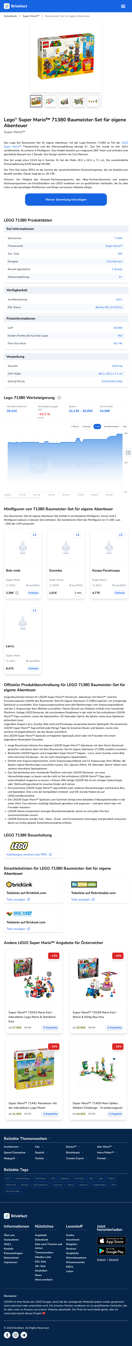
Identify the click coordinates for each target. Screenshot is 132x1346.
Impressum (10, 1262)
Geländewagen (99, 1185)
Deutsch (113, 1259)
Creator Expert (75, 1158)
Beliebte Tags (16, 1170)
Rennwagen (40, 1178)
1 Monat (74, 426)
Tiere (91, 1178)
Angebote (41, 1235)
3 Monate (87, 426)
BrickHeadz (73, 1152)
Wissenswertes (75, 1262)
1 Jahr (97, 426)
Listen (69, 1271)
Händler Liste (43, 1257)
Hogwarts (65, 1178)
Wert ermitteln (44, 1279)
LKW (113, 1185)
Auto (101, 1178)
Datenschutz (11, 1258)
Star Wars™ (104, 1146)
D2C (8, 1178)
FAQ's (7, 1244)
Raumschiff (11, 1185)
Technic (39, 1158)
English (101, 1259)
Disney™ (71, 1146)
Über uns (9, 1235)
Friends (101, 1158)
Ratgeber (71, 1244)
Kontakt (8, 1249)
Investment (72, 1239)
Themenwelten (44, 1252)
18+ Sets (40, 1266)
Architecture (11, 1146)
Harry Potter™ (105, 1152)
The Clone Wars (13, 1191)
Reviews (71, 1249)
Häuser (71, 1185)
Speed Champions (15, 1152)
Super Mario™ (114, 246)
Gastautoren (11, 1239)
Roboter (24, 1185)
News (38, 1275)
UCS (53, 1178)
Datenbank (41, 1239)
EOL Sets (40, 1261)
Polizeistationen (41, 1185)
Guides (70, 1235)
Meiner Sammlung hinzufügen (66, 199)
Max (125, 426)
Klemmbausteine (76, 1258)
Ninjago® (9, 1158)
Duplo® (39, 1152)
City (37, 1146)
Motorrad (83, 1185)
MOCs (69, 1267)
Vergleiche (72, 1253)
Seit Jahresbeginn (111, 426)
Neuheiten (41, 1270)
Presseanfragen (13, 1253)
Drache (111, 1178)
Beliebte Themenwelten (25, 1138)
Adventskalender (22, 1178)
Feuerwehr (57, 1185)
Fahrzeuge (79, 1178)
